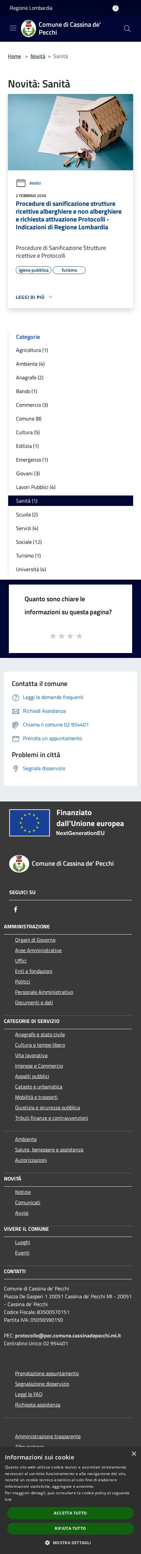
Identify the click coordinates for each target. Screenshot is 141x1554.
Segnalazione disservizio (42, 1384)
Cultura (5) (28, 432)
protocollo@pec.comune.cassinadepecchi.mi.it (68, 1335)
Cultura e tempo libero (40, 1045)
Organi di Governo (35, 940)
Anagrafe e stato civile (40, 1034)
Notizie (23, 1192)
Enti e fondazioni (33, 971)
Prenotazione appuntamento (47, 1373)
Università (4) (31, 569)
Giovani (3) (28, 473)
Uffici (21, 961)
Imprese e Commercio (39, 1066)
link (8, 1499)
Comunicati (27, 1202)
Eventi (22, 1253)
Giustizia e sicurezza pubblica (47, 1107)
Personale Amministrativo (44, 992)
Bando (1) (26, 391)
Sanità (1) (26, 501)
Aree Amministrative (38, 950)
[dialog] (70, 1500)
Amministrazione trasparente (48, 1436)
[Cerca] (127, 29)
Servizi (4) (27, 528)
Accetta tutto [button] (70, 1513)
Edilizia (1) (27, 446)
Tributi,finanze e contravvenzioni (51, 1118)
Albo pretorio (29, 1447)
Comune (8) (28, 418)
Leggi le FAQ (29, 1394)
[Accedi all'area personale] (115, 8)
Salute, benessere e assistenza (49, 1149)
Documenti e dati (34, 1002)
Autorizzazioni (31, 1160)
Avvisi (35, 183)
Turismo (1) (28, 555)
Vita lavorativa (31, 1055)
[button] (70, 1542)
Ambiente (26, 1139)
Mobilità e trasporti (36, 1097)
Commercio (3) (32, 405)
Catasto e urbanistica (38, 1086)
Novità (37, 56)
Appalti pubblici (32, 1076)
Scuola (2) (27, 514)
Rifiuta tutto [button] (70, 1528)
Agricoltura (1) (32, 350)
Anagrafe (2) (29, 377)
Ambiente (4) (30, 364)
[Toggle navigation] (13, 28)
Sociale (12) (29, 542)
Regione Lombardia (31, 8)
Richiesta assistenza (37, 1405)
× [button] (133, 1454)
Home (14, 56)
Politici (22, 981)
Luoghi (22, 1242)
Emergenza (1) (32, 460)
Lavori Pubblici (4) (35, 487)
